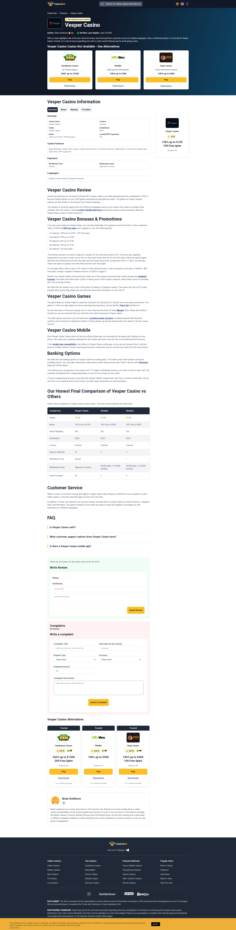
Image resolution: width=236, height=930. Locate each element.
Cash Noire (165, 874)
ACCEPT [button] (156, 924)
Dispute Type (60, 655)
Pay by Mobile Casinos (132, 865)
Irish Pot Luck (166, 883)
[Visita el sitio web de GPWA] (129, 894)
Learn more (14, 927)
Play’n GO (124, 305)
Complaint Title (61, 644)
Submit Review (136, 610)
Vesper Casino (81, 411)
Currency (103, 655)
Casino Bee (52, 13)
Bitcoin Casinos (129, 883)
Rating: (55, 578)
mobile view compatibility (64, 344)
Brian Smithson (71, 798)
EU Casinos (52, 878)
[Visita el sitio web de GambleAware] (107, 894)
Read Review (69, 86)
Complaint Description (64, 678)
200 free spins (69, 228)
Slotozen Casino (92, 883)
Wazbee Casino (91, 878)
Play (70, 80)
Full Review (57, 584)
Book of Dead (166, 865)
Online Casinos (53, 865)
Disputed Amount (62, 667)
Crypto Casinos (129, 874)
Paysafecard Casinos (132, 870)
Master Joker (166, 878)
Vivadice (104, 411)
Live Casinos (52, 883)
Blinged (120, 310)
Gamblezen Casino (93, 865)
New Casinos (52, 874)
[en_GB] (182, 3)
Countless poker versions (101, 318)
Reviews (63, 13)
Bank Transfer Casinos (132, 878)
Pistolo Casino (91, 874)
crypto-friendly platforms (90, 210)
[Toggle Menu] (187, 4)
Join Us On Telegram (116, 850)
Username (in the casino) (110, 644)
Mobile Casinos (53, 870)
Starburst (164, 870)
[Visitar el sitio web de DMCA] (143, 894)
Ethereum (143, 362)
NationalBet (90, 870)
